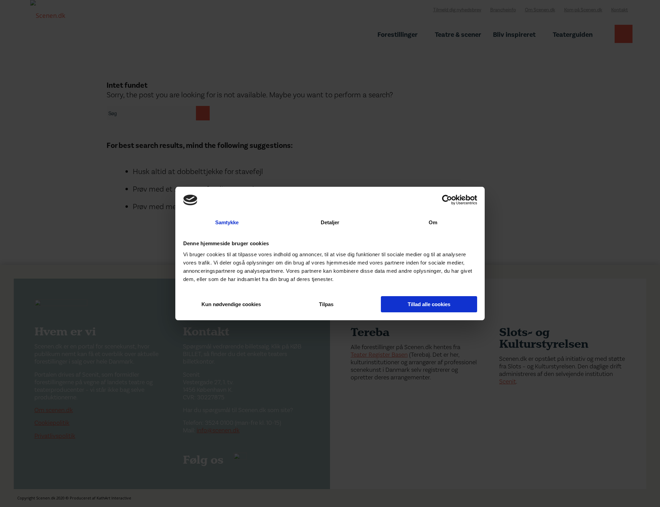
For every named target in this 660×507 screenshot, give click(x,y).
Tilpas (326, 304)
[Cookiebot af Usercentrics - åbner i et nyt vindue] (447, 200)
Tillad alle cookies (429, 304)
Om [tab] (433, 222)
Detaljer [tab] (330, 222)
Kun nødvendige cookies (231, 304)
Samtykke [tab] (227, 222)
